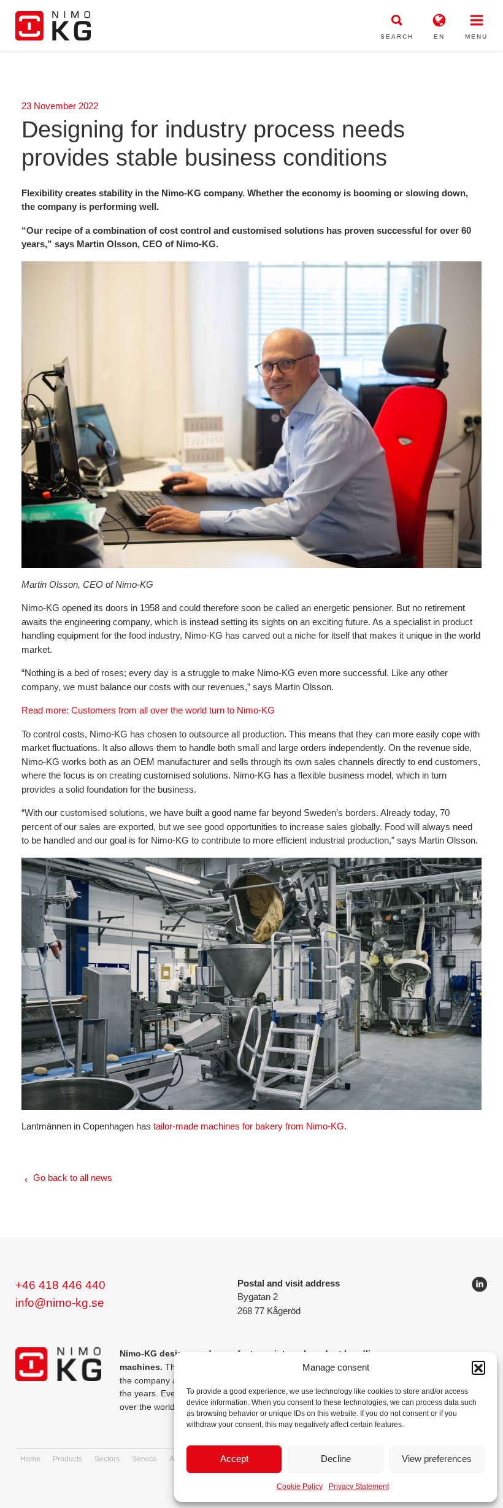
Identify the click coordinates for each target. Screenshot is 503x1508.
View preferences (437, 1458)
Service (144, 1459)
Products (67, 1459)
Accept (234, 1458)
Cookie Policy (300, 1486)
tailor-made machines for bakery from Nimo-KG (248, 1126)
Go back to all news (72, 1177)
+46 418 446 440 (60, 1285)
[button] (478, 1367)
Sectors (107, 1459)
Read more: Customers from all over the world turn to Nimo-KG (148, 710)
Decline (336, 1458)
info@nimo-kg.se (59, 1302)
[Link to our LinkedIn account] (480, 1286)
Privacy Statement (359, 1486)
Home (30, 1459)
